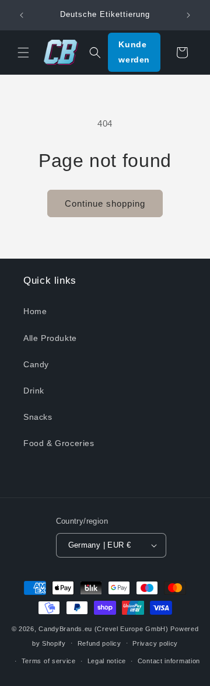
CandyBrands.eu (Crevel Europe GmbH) (103, 628)
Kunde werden (134, 52)
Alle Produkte (50, 338)
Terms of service (49, 660)
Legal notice (107, 660)
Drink (33, 390)
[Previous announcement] (21, 15)
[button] (23, 52)
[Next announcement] (188, 15)
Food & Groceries (58, 443)
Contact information (169, 660)
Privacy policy (155, 643)
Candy (36, 364)
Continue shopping (105, 203)
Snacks (37, 417)
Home (35, 311)
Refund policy (99, 643)
